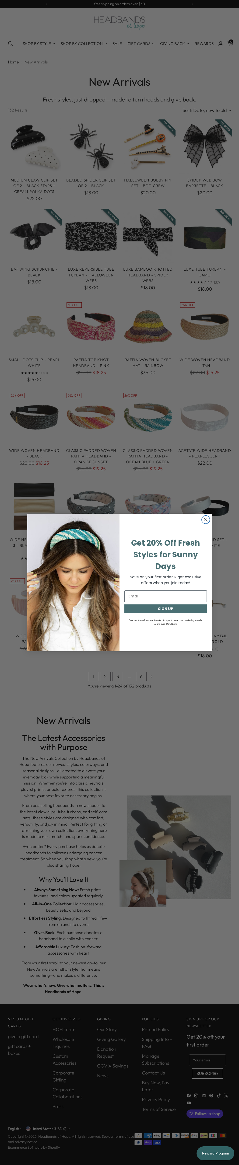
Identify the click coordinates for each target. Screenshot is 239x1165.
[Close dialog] (206, 520)
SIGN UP (165, 608)
